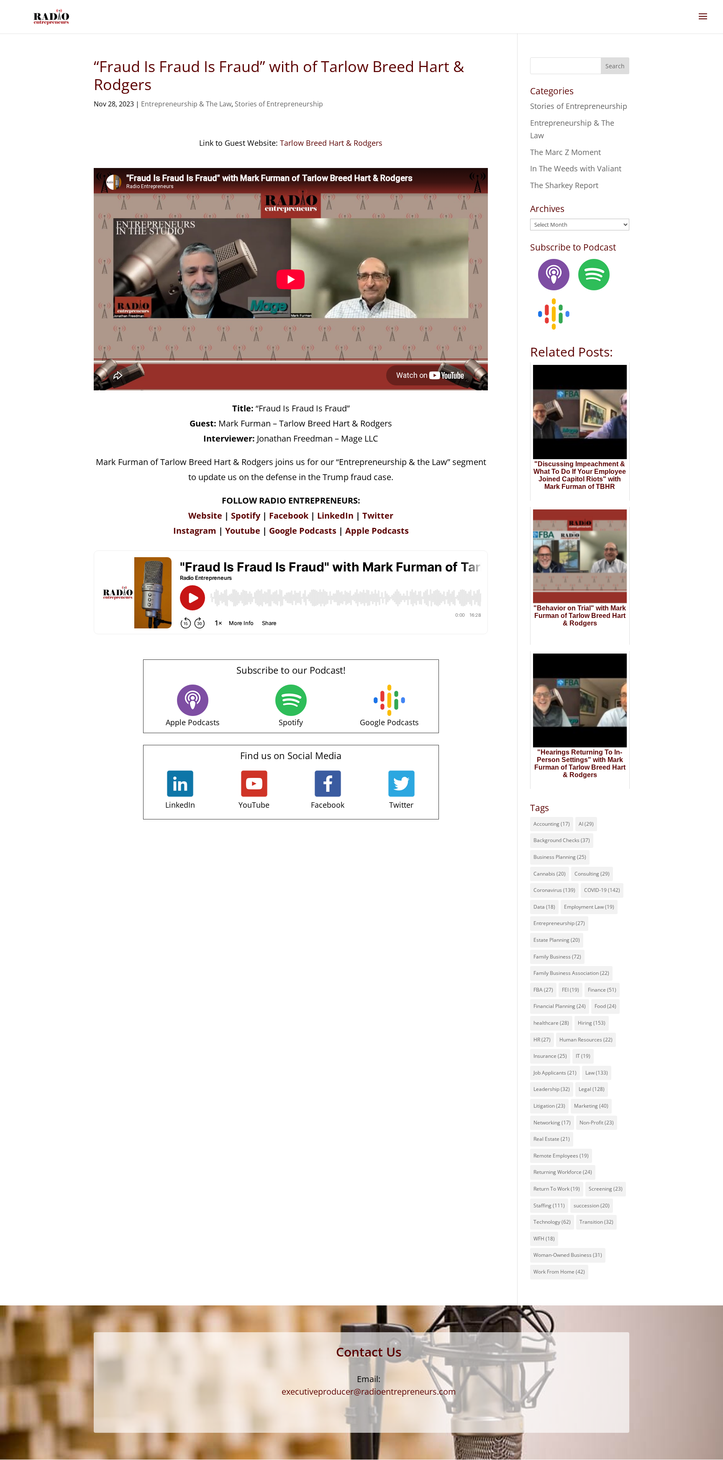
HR (542, 1039)
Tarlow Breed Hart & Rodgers (331, 143)
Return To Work (556, 1188)
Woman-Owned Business (567, 1254)
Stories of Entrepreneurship (279, 104)
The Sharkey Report (564, 185)
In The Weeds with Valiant (575, 168)
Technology (552, 1221)
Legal (592, 1089)
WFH (544, 1238)
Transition (596, 1221)
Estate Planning (556, 939)
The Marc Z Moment (565, 152)
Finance (602, 989)
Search (615, 66)
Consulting (592, 873)
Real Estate (551, 1138)
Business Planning (559, 856)
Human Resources (586, 1039)
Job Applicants (555, 1072)
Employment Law (589, 906)
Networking (552, 1122)
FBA (543, 989)
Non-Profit (596, 1122)
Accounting (551, 823)
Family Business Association (571, 973)
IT (583, 1055)
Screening (606, 1188)
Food (605, 1006)
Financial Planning (559, 1006)
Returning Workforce (562, 1172)
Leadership (551, 1089)
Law (596, 1072)
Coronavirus (554, 890)
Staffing (549, 1205)
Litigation (549, 1105)
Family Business (557, 956)
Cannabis (549, 873)
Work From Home (559, 1271)
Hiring (591, 1022)
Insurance (550, 1055)
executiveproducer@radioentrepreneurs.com (369, 1391)
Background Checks (561, 840)
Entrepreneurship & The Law (186, 104)
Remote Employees (561, 1155)
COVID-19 (602, 890)
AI (586, 823)
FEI (570, 989)
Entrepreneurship (559, 923)
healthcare (551, 1022)
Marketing (591, 1105)
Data (544, 906)
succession (592, 1205)
